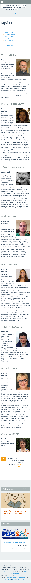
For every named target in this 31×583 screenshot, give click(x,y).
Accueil (3, 13)
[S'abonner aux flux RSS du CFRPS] (25, 5)
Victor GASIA (8, 30)
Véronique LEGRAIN (10, 34)
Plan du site (8, 579)
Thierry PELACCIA (9, 41)
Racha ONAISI (8, 38)
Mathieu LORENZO (9, 36)
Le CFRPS (9, 13)
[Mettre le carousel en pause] (25, 489)
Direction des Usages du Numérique (15, 577)
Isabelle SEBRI (8, 43)
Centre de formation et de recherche (11, 5)
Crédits (25, 579)
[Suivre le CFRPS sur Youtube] (23, 5)
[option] (15, 540)
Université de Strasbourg (11, 9)
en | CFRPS (13, 7)
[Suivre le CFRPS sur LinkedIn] (21, 5)
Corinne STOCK (9, 45)
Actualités (8, 489)
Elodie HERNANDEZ (10, 32)
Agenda (7, 523)
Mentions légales (16, 579)
